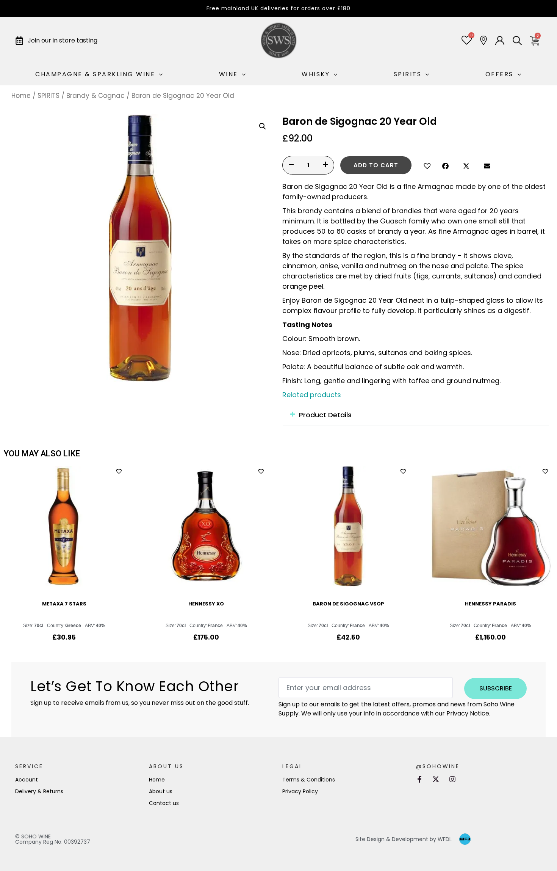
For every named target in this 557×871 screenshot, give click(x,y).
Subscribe (495, 688)
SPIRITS (48, 95)
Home (21, 95)
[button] (426, 165)
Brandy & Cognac (95, 95)
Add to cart (376, 165)
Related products (311, 394)
